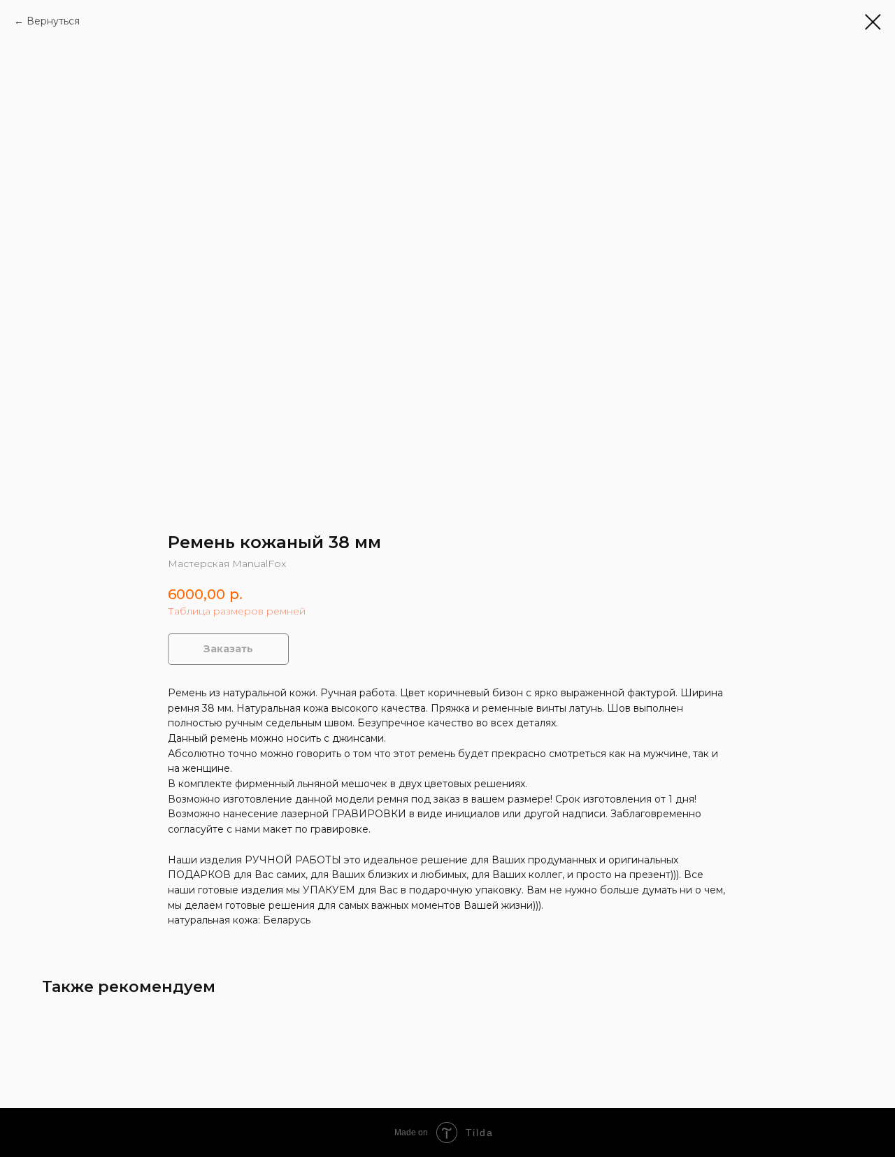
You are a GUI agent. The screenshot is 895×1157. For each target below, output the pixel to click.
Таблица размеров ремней (237, 611)
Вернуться (53, 21)
